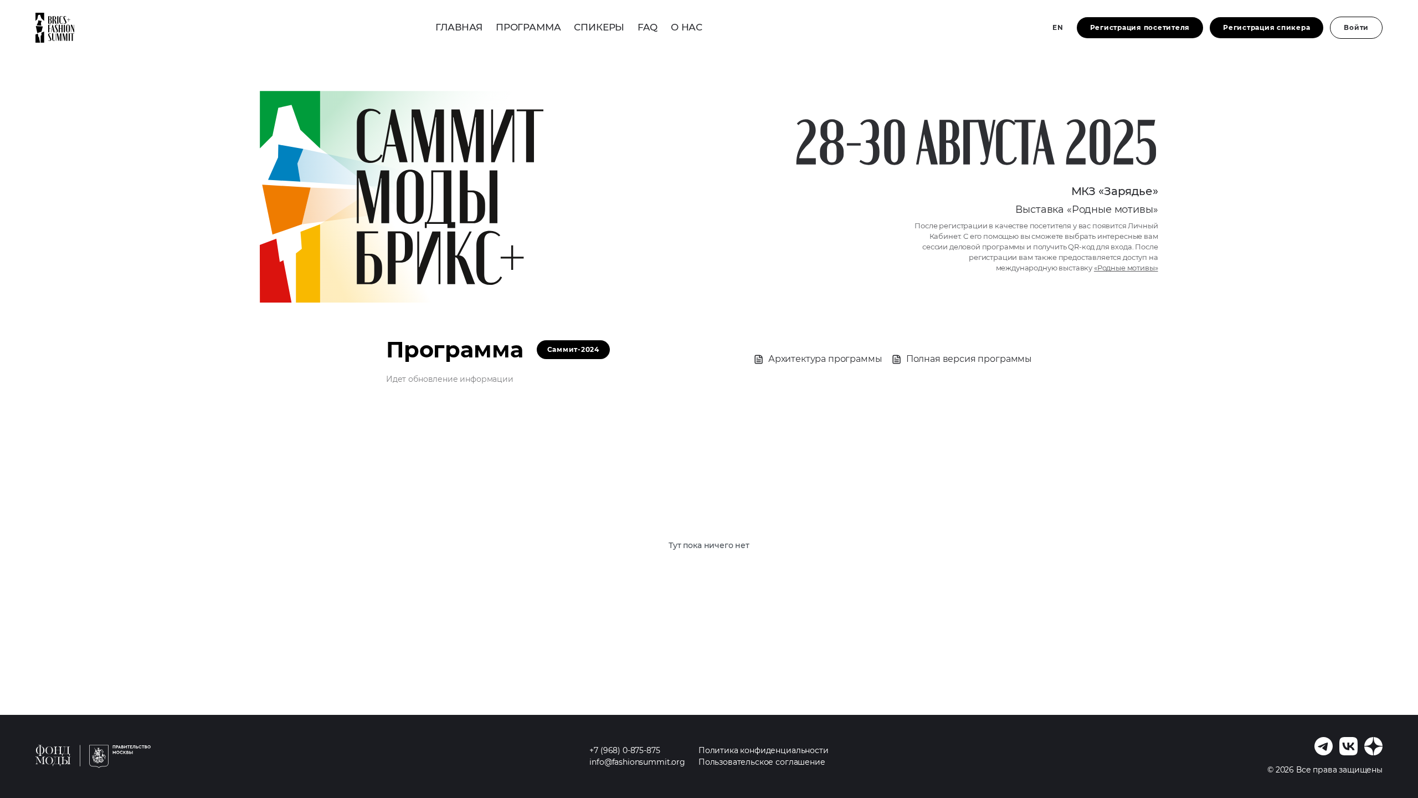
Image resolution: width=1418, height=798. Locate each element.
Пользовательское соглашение (761, 762)
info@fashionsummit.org (637, 762)
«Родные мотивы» (1126, 268)
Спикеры (599, 27)
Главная (458, 27)
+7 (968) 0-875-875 (624, 750)
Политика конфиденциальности (763, 750)
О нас (686, 27)
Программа (528, 27)
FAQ (647, 27)
